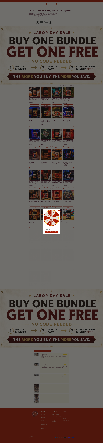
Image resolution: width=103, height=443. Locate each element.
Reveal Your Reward (51, 231)
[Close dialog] (59, 210)
